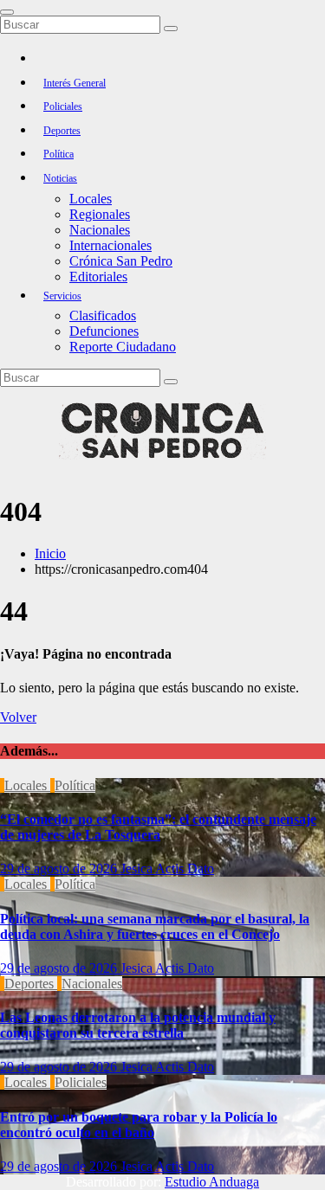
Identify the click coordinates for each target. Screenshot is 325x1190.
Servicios (62, 296)
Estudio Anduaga (212, 1181)
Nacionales (99, 229)
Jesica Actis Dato (167, 868)
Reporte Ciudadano (122, 346)
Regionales (99, 214)
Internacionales (110, 245)
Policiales (62, 106)
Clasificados (102, 315)
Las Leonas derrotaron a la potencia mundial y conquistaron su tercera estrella (138, 1025)
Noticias (60, 178)
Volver (18, 717)
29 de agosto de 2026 (60, 868)
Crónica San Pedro (120, 261)
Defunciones (104, 331)
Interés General (74, 83)
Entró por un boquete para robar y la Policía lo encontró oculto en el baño (138, 1125)
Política (58, 154)
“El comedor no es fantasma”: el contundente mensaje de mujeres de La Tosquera (158, 827)
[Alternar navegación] (7, 12)
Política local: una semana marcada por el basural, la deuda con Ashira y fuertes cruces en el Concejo (154, 926)
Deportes (62, 131)
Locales (90, 198)
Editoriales (98, 276)
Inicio (50, 553)
